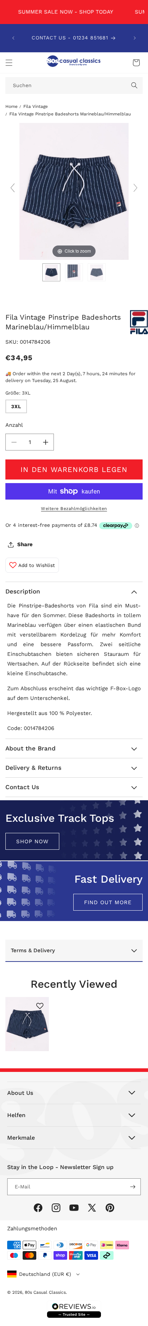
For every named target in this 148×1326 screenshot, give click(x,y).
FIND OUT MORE (108, 902)
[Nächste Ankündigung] (135, 38)
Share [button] (25, 544)
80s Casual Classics (45, 1292)
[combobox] (74, 85)
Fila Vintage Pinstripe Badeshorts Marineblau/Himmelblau (70, 113)
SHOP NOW (32, 841)
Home (11, 106)
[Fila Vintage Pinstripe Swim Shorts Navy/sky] (51, 272)
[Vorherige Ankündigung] (13, 38)
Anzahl (14, 425)
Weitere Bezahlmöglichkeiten (74, 508)
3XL (16, 406)
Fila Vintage (35, 106)
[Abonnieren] (132, 1186)
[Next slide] (135, 188)
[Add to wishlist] (40, 1006)
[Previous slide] (12, 188)
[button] (9, 63)
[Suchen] (134, 85)
